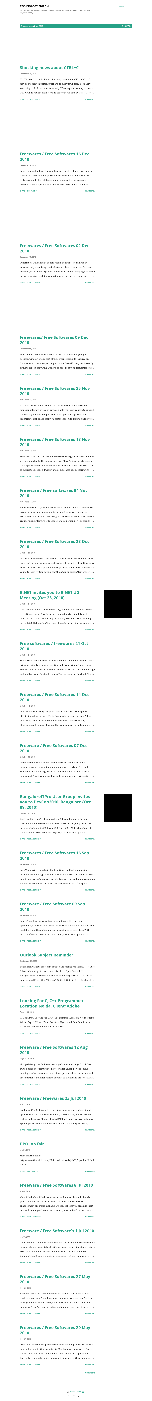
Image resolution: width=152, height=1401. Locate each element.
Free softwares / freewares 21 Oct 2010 (54, 646)
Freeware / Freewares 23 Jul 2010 (53, 1098)
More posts (90, 1373)
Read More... (90, 99)
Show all (126, 26)
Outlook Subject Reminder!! (48, 955)
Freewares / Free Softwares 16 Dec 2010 (54, 156)
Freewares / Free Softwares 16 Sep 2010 (54, 855)
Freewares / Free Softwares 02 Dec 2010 (54, 248)
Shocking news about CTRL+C (49, 67)
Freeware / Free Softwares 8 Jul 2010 (56, 1185)
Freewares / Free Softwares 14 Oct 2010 (54, 697)
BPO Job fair (32, 1144)
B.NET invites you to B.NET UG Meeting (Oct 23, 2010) (49, 595)
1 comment (32, 191)
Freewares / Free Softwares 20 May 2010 (55, 1330)
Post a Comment (34, 99)
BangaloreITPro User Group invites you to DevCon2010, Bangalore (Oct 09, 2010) (55, 802)
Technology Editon (34, 6)
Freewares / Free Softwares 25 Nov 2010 (55, 391)
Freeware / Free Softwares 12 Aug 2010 (54, 1049)
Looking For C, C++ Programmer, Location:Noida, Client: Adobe (52, 1003)
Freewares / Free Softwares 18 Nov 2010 (55, 442)
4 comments (32, 1171)
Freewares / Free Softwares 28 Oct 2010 (54, 544)
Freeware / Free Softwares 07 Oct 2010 (53, 748)
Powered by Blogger (77, 1392)
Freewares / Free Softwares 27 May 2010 (55, 1279)
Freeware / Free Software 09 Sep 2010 (52, 906)
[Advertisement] (71, 49)
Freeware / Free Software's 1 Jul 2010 (57, 1231)
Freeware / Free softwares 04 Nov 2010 (54, 493)
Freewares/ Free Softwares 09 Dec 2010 (54, 340)
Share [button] (22, 99)
